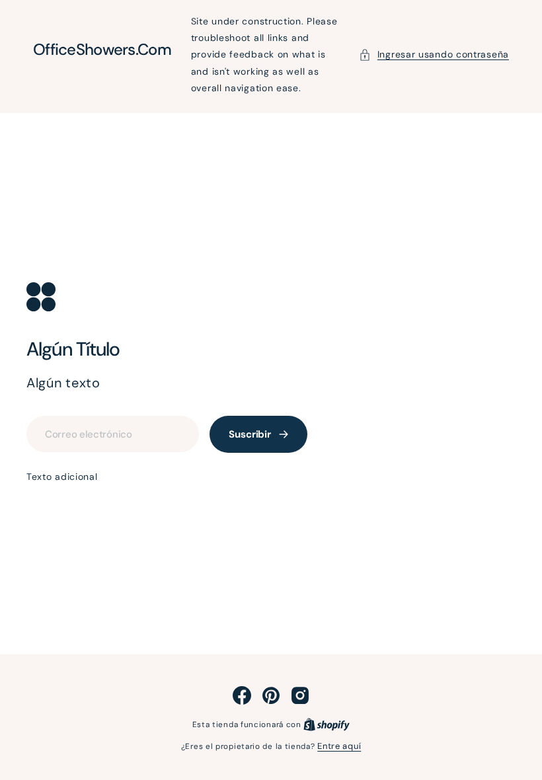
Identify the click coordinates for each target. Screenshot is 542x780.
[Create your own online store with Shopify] (326, 724)
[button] (434, 54)
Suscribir (250, 434)
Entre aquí (339, 746)
